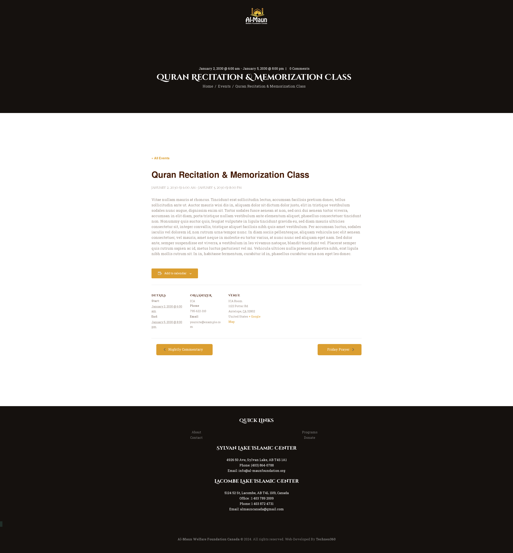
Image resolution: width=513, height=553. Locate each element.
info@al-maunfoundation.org (261, 470)
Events (224, 86)
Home (208, 86)
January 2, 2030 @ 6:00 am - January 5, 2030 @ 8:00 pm (241, 68)
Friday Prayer (338, 349)
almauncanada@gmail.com (262, 509)
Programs (309, 432)
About (196, 432)
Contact (196, 437)
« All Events (160, 158)
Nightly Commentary (185, 349)
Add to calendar (175, 273)
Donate (309, 437)
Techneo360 (326, 539)
